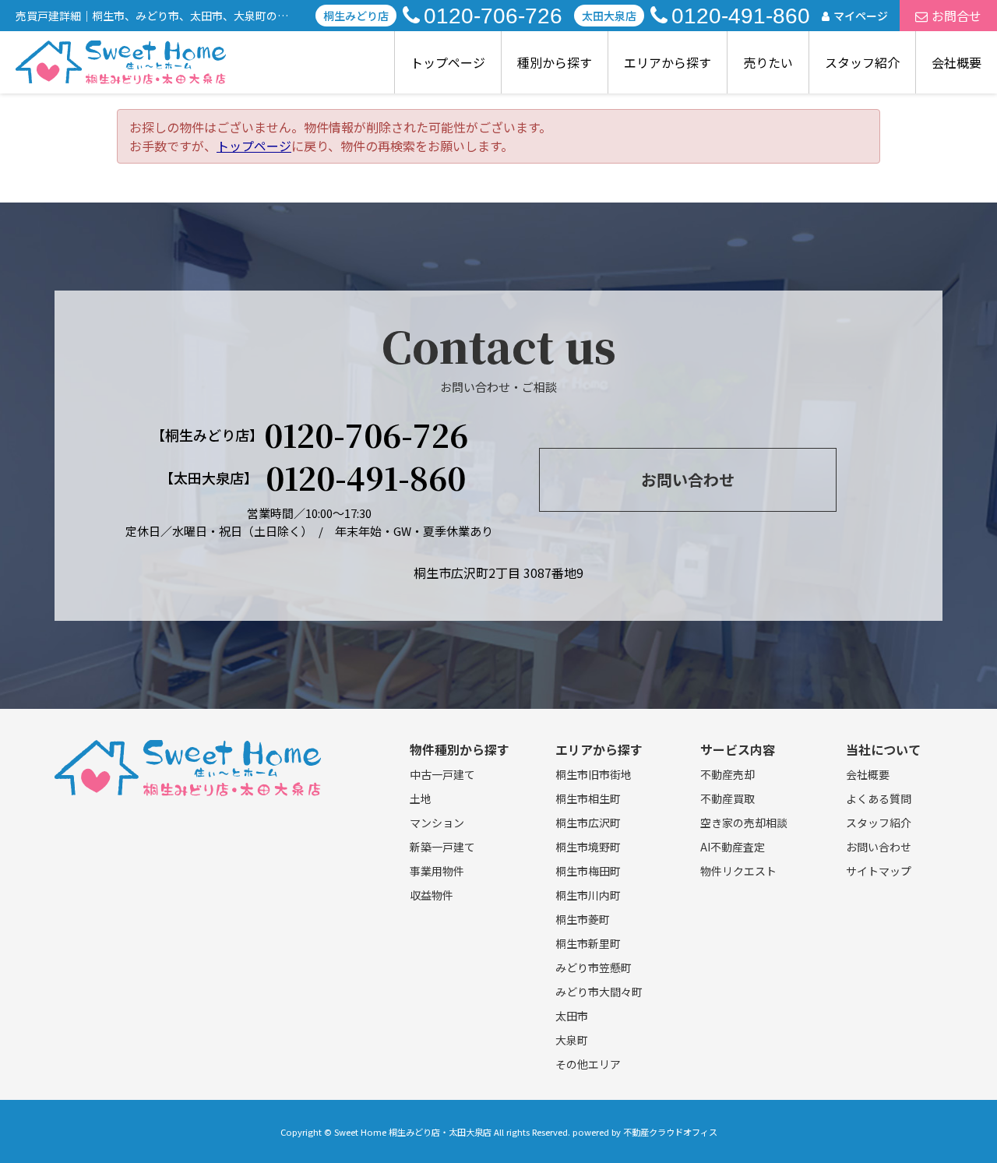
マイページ (860, 15)
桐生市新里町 (588, 943)
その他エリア (588, 1064)
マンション (437, 822)
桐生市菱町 (582, 919)
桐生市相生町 (588, 798)
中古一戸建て (442, 774)
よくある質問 (878, 798)
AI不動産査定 (732, 847)
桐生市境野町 (588, 847)
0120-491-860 (740, 16)
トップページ (447, 62)
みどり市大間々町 (599, 991)
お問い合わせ (688, 479)
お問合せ (956, 15)
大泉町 (571, 1040)
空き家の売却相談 (743, 822)
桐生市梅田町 (588, 871)
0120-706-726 (493, 16)
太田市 (571, 1016)
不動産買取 (727, 798)
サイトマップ (878, 871)
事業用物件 (437, 871)
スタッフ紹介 (862, 62)
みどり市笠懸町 (593, 967)
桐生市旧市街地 (593, 774)
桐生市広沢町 (588, 822)
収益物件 (431, 895)
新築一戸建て (442, 847)
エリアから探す (667, 62)
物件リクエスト (738, 871)
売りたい (768, 62)
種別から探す (554, 62)
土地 (421, 798)
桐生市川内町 (588, 895)
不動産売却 (727, 774)
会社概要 (956, 62)
